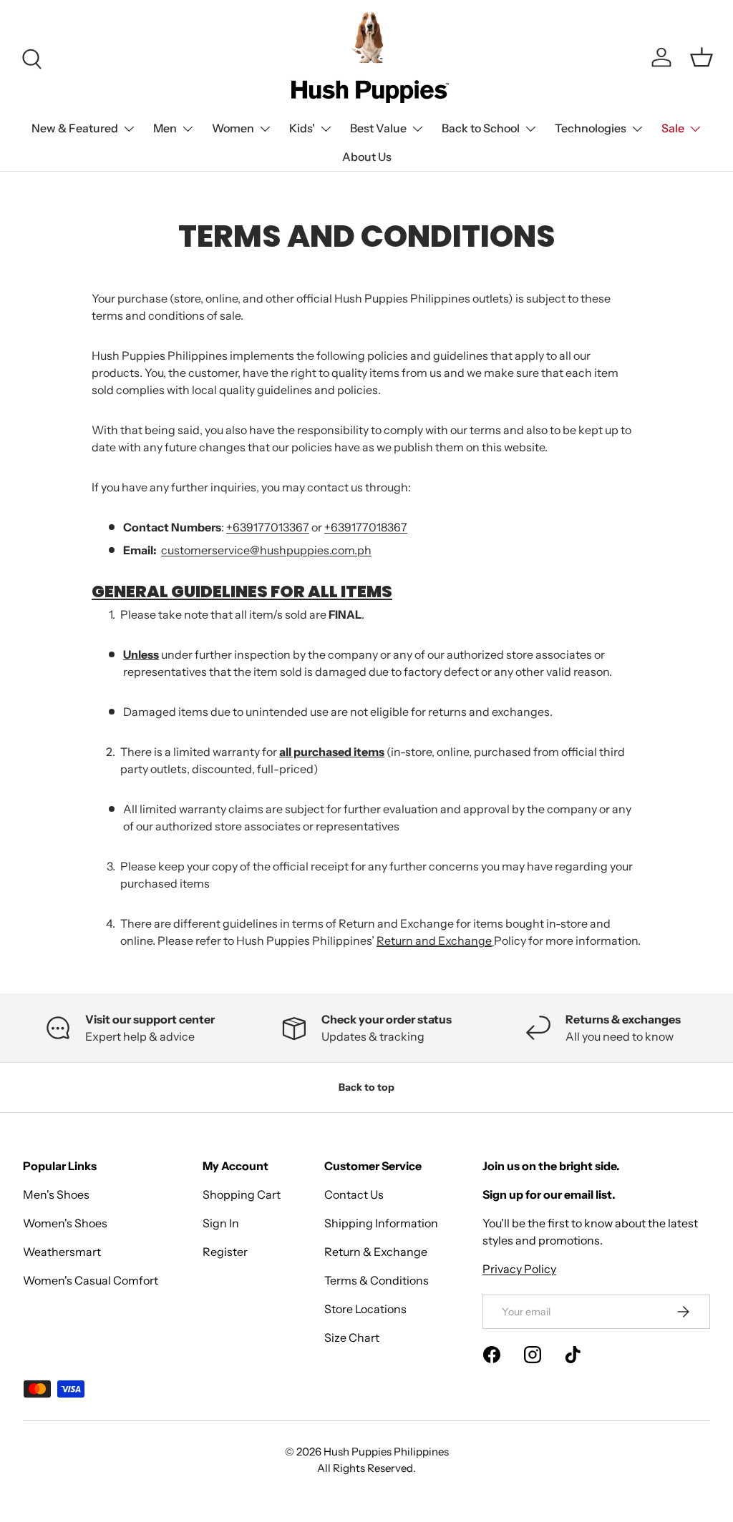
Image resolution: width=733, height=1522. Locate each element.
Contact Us (354, 1194)
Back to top (366, 1087)
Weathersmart (62, 1251)
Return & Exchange (375, 1251)
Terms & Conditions (376, 1280)
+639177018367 (365, 527)
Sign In (221, 1223)
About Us (367, 156)
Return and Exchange (434, 940)
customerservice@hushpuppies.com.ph (266, 550)
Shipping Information (381, 1223)
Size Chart (351, 1337)
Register (225, 1251)
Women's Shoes (65, 1223)
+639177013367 (267, 527)
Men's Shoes (56, 1194)
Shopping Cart (242, 1194)
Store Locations (365, 1309)
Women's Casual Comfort (90, 1280)
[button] (701, 57)
